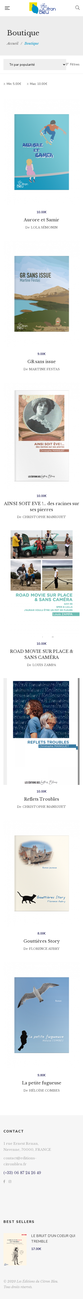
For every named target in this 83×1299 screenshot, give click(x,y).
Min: (14, 84)
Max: (38, 84)
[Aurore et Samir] (41, 152)
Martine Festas (44, 369)
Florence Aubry (44, 949)
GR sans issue (41, 361)
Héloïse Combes (44, 1090)
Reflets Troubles (41, 799)
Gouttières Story (42, 941)
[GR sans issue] (41, 294)
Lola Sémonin (44, 227)
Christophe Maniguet (44, 517)
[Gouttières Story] (41, 873)
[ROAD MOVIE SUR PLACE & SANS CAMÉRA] (41, 583)
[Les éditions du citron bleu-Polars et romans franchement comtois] (42, 8)
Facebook (4, 1181)
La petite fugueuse (41, 1083)
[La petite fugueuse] (41, 1015)
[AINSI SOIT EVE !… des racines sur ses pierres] (41, 436)
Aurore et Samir (41, 219)
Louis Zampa (44, 665)
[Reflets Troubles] (41, 731)
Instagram (10, 1181)
